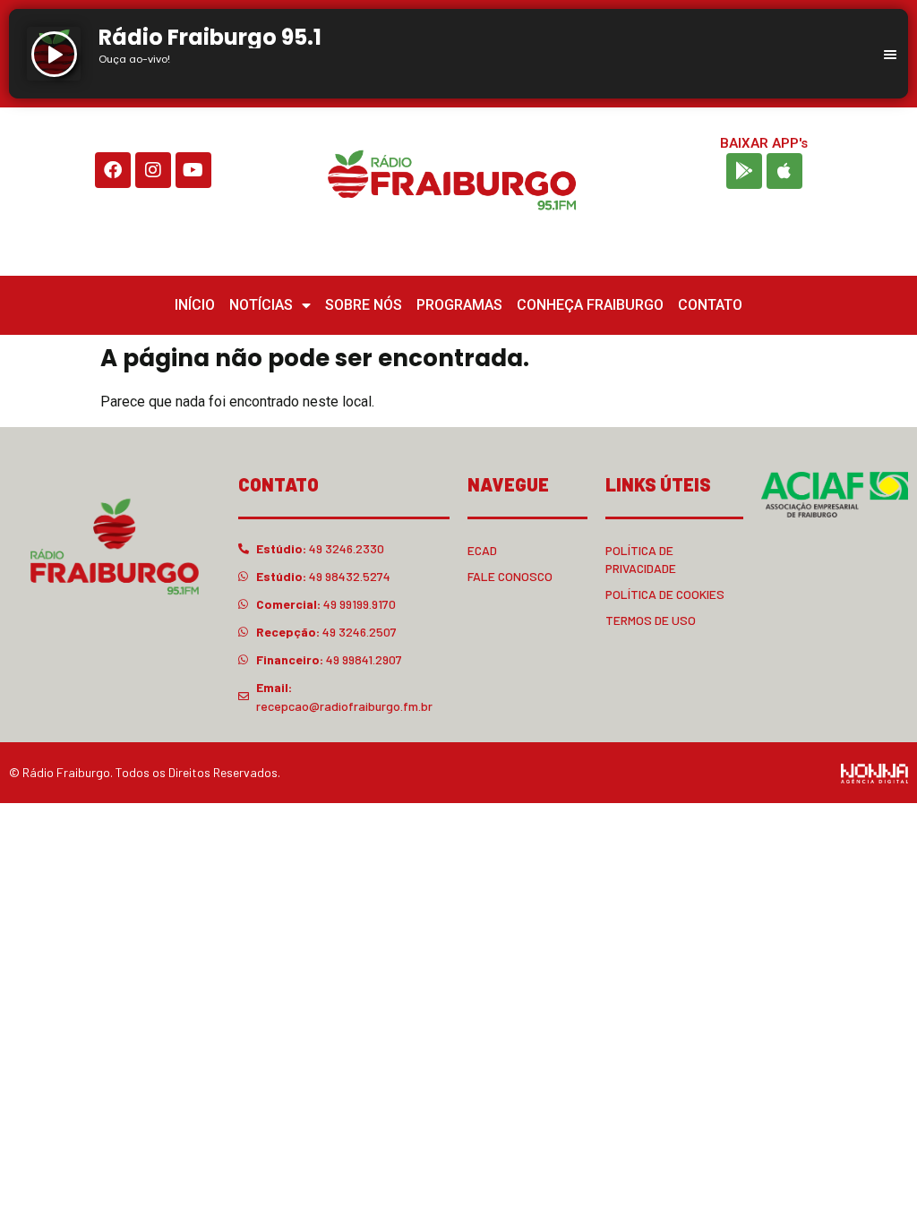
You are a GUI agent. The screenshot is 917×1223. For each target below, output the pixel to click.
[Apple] (784, 171)
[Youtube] (193, 170)
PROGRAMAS (459, 304)
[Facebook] (113, 170)
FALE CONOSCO (510, 576)
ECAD (482, 550)
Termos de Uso (650, 620)
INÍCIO (195, 304)
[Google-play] (744, 171)
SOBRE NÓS (363, 304)
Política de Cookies (664, 594)
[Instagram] (153, 170)
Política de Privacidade (640, 559)
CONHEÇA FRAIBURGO (590, 304)
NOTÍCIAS (261, 304)
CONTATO (710, 304)
